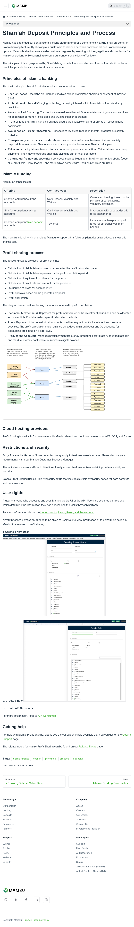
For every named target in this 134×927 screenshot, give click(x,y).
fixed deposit (34, 222)
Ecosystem (82, 857)
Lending (7, 810)
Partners (7, 828)
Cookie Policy (41, 920)
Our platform (9, 805)
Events (6, 843)
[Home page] (4, 16)
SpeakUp (81, 819)
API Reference (84, 852)
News (6, 852)
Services (7, 819)
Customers (8, 824)
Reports (7, 862)
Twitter (16, 900)
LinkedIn (6, 900)
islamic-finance (21, 758)
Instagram (46, 900)
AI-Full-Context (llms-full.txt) (91, 871)
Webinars (8, 857)
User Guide (82, 848)
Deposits (7, 815)
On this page (12, 24)
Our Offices (82, 815)
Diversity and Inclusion (88, 828)
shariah (37, 758)
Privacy (28, 920)
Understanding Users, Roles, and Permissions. (67, 512)
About (79, 805)
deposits (78, 758)
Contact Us (82, 824)
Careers (80, 810)
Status (79, 862)
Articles (6, 848)
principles (50, 758)
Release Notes (87, 746)
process (64, 758)
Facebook (26, 900)
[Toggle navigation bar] (5, 6)
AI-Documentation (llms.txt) (90, 866)
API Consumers (47, 715)
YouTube (36, 900)
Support (80, 843)
